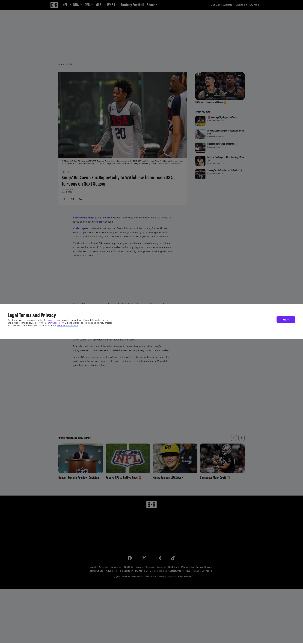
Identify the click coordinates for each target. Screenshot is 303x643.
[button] (285, 319)
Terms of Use (50, 320)
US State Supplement (67, 325)
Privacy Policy (56, 323)
